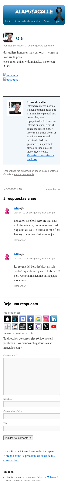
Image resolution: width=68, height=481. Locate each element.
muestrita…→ (53, 189)
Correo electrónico (12, 411)
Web (5, 423)
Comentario (10, 355)
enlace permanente (24, 174)
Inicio (8, 21)
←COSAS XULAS (12, 189)
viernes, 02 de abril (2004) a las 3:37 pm (34, 258)
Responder (20, 239)
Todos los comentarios (46, 170)
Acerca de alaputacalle (27, 21)
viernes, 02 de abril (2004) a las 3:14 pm (34, 212)
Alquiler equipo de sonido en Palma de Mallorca (31, 477)
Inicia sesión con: (12, 312)
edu (16, 208)
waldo (51, 45)
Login (57, 21)
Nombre (7, 398)
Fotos (47, 21)
